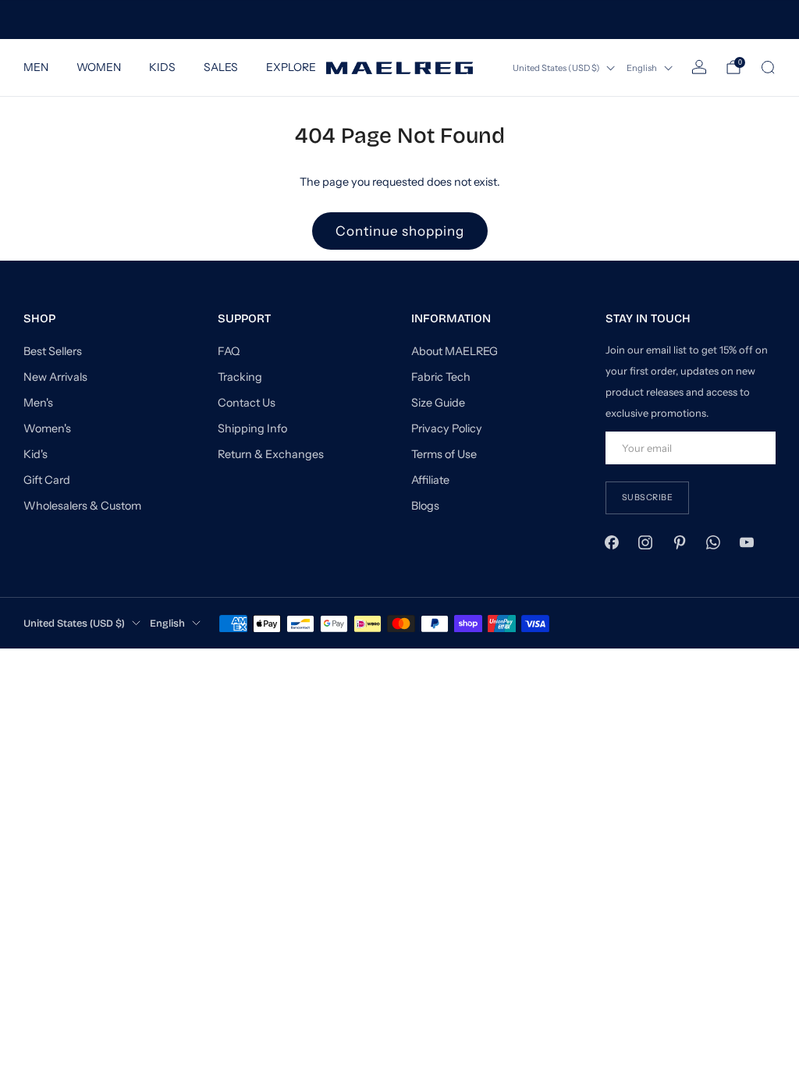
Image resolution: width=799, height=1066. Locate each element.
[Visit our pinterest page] (679, 543)
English (642, 67)
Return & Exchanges (271, 454)
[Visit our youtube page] (746, 543)
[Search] (768, 67)
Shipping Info (252, 428)
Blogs (425, 506)
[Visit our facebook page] (612, 543)
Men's (38, 403)
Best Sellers (52, 351)
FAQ (229, 351)
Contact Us (246, 403)
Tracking (240, 377)
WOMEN (98, 67)
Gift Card (46, 480)
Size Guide (438, 403)
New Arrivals (55, 377)
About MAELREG (454, 351)
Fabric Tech (441, 377)
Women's (47, 428)
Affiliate (430, 480)
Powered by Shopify (616, 655)
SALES (221, 67)
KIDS (162, 67)
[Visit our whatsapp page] (713, 543)
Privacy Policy (446, 428)
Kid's (35, 454)
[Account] (699, 67)
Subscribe (647, 497)
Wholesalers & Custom (82, 506)
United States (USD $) (556, 67)
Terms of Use (444, 454)
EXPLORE (291, 67)
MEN (35, 67)
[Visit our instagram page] (645, 543)
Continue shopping (400, 231)
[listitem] (399, 19)
